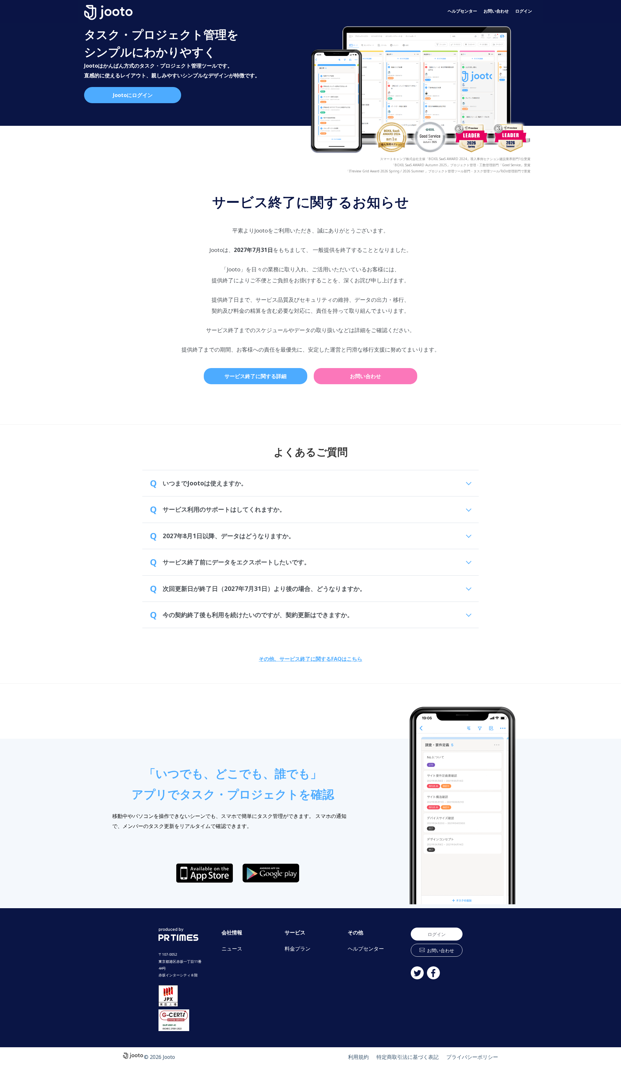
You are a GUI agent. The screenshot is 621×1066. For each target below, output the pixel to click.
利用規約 (358, 1057)
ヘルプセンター (462, 11)
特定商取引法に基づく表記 (407, 1057)
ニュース (232, 948)
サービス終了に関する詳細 (255, 376)
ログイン (523, 11)
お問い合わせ (496, 11)
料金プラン (297, 948)
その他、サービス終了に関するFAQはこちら (310, 658)
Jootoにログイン (133, 95)
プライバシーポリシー (472, 1057)
